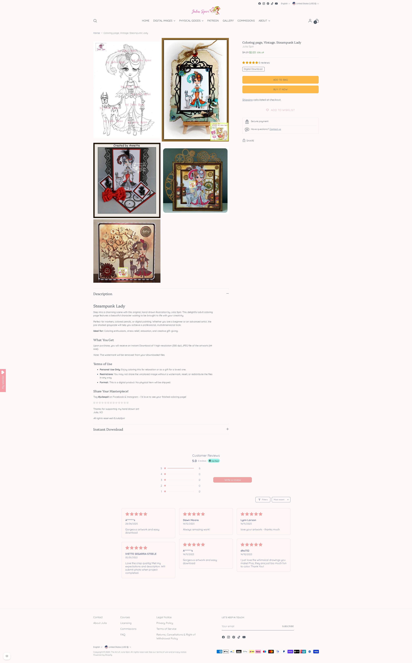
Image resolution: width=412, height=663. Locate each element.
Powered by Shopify (102, 655)
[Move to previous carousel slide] (308, 599)
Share (250, 140)
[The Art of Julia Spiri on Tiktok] (272, 3)
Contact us (275, 129)
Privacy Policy (164, 623)
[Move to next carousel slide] (316, 599)
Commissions (128, 628)
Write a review (232, 479)
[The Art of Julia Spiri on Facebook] (259, 3)
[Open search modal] (95, 21)
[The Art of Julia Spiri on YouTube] (276, 3)
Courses (125, 617)
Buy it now (280, 89)
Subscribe (288, 626)
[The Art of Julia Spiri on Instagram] (263, 3)
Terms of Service (166, 628)
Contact (98, 617)
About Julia (100, 623)
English (284, 3)
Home (96, 33)
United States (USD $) (306, 3)
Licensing (125, 623)
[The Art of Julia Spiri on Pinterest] (268, 3)
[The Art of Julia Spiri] (206, 10)
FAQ (122, 634)
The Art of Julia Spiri (120, 652)
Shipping (247, 99)
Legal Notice (164, 617)
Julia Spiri (248, 46)
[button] (250, 62)
